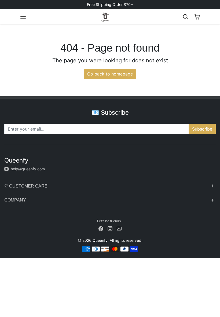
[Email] (119, 228)
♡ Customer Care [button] (25, 186)
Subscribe (202, 129)
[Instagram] (110, 228)
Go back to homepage (110, 74)
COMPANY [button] (15, 200)
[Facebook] (100, 228)
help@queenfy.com (28, 169)
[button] (23, 16)
